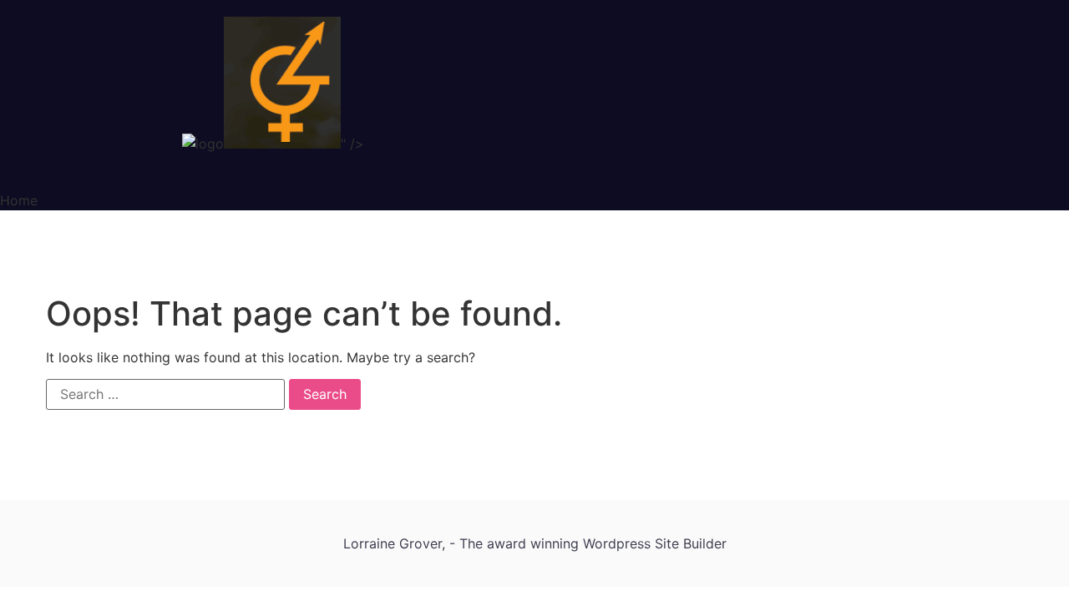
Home (19, 200)
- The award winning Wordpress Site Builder (588, 543)
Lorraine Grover (392, 543)
